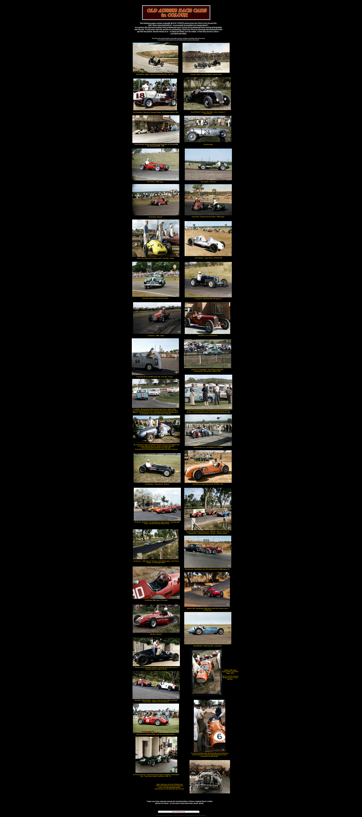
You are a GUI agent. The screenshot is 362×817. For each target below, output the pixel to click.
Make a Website (190, 815)
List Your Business (201, 815)
